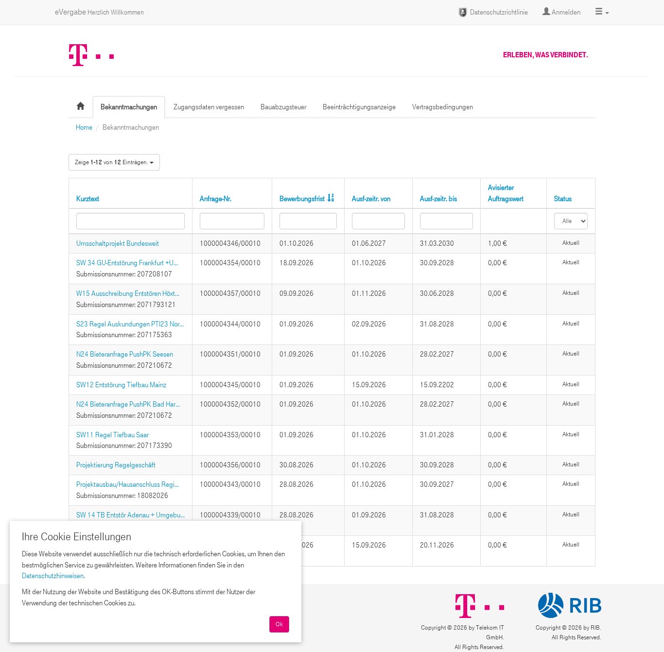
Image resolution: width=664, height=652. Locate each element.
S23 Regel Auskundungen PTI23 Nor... (130, 324)
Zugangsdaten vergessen (209, 107)
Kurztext (87, 198)
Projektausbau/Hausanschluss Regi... (127, 484)
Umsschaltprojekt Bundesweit (117, 243)
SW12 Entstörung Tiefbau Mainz (121, 384)
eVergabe (99, 12)
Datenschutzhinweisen (53, 575)
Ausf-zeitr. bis (438, 198)
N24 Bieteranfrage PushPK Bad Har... (128, 404)
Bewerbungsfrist (302, 198)
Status (563, 198)
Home (84, 127)
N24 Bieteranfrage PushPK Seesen (124, 354)
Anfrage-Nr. (215, 198)
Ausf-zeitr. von (371, 198)
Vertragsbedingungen (442, 107)
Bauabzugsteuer (283, 107)
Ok (279, 624)
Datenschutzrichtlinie (498, 12)
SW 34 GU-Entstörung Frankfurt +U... (127, 262)
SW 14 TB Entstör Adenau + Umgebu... (130, 515)
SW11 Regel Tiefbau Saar (112, 434)
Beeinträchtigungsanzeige (359, 107)
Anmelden (565, 12)
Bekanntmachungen (129, 107)
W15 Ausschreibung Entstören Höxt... (127, 293)
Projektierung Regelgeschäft (116, 465)
